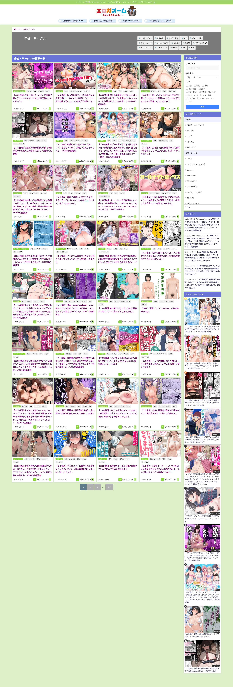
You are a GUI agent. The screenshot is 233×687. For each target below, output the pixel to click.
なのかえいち (103, 193)
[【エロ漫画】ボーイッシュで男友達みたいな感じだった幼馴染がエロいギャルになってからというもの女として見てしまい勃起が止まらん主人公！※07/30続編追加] (118, 178)
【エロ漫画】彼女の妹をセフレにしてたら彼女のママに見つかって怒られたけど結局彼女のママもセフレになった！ (160, 256)
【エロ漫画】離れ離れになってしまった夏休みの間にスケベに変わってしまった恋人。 (117, 309)
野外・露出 (172, 91)
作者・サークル (191, 153)
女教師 (144, 304)
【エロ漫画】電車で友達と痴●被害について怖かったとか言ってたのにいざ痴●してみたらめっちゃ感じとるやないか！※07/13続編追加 (75, 310)
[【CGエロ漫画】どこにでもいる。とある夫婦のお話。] (160, 286)
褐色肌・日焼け (34, 193)
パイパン (121, 140)
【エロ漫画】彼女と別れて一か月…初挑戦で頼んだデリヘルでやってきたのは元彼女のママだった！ (32, 98)
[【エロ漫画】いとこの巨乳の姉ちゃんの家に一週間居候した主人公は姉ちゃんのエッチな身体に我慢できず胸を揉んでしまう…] (118, 391)
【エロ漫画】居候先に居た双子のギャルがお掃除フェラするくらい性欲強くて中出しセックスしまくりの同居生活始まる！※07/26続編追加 (32, 260)
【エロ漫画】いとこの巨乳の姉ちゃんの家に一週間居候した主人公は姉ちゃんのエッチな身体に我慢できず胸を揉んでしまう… (117, 413)
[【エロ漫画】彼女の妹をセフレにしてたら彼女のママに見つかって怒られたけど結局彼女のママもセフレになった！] (160, 233)
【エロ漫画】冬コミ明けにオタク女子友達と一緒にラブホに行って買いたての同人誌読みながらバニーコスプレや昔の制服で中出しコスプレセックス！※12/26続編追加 (202, 224)
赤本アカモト (18, 459)
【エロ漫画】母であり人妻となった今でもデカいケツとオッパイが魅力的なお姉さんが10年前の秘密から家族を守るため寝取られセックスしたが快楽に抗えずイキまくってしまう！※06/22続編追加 (32, 416)
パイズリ (41, 91)
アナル (101, 304)
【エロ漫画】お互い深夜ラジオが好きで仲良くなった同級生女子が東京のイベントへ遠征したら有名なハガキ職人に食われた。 (160, 200)
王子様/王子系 (162, 47)
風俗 (47, 91)
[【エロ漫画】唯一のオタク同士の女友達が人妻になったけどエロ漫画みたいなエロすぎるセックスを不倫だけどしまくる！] (160, 76)
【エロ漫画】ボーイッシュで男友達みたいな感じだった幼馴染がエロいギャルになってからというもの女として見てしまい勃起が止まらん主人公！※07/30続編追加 (117, 204)
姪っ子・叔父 (173, 38)
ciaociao (190, 170)
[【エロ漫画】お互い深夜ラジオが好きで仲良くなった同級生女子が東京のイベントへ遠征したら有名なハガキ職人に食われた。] (160, 178)
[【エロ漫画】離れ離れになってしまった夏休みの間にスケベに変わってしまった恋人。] (118, 286)
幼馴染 (187, 43)
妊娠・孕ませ (123, 248)
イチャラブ (84, 140)
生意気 (46, 353)
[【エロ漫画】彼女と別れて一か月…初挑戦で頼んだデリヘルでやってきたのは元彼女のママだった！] (32, 76)
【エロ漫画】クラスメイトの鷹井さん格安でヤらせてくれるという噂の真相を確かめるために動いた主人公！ (75, 469)
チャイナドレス (146, 47)
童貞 (122, 406)
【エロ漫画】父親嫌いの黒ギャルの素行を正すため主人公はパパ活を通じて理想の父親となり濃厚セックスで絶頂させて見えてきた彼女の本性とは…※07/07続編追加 (75, 362)
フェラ (164, 91)
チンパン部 (60, 406)
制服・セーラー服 (29, 140)
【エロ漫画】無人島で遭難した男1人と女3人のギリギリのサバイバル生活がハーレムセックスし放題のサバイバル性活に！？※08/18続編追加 (117, 99)
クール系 (102, 462)
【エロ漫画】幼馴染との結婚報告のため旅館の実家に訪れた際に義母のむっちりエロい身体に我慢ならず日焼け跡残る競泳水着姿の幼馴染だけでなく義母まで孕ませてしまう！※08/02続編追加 (32, 206)
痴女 (34, 91)
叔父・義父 (145, 462)
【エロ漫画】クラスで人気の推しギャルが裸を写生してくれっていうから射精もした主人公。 (75, 259)
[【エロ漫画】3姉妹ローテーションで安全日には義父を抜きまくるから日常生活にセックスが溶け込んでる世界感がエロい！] (160, 444)
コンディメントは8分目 (196, 164)
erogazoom (189, 266)
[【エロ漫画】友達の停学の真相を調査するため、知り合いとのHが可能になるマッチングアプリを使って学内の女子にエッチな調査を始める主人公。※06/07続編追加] (32, 444)
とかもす (59, 301)
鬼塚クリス (103, 459)
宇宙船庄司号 (103, 406)
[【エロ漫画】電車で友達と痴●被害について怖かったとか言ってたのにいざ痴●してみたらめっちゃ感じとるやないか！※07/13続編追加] (75, 286)
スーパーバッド (146, 406)
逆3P (20, 251)
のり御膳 (190, 198)
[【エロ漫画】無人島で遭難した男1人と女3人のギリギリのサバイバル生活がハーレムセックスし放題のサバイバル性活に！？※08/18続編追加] (118, 76)
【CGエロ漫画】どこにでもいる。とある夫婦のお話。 (160, 309)
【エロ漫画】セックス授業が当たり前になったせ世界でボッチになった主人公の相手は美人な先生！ (160, 364)
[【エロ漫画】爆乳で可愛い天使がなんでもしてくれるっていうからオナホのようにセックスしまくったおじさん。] (75, 178)
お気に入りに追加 (43, 108)
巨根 (132, 353)
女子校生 (16, 301)
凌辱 (90, 301)
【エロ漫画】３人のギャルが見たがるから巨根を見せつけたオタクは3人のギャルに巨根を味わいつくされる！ (117, 361)
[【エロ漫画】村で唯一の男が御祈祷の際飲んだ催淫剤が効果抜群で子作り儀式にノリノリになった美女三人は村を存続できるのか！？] (118, 233)
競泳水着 (43, 193)
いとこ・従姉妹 (162, 43)
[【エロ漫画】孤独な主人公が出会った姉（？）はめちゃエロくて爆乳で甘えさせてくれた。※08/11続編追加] (75, 125)
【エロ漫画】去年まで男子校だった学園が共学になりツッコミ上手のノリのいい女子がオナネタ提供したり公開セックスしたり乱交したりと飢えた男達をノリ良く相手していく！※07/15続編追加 (32, 311)
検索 (202, 107)
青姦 (131, 91)
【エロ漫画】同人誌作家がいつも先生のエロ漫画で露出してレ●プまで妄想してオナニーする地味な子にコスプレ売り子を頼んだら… (75, 98)
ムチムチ (177, 43)
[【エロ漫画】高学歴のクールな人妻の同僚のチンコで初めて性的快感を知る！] (118, 444)
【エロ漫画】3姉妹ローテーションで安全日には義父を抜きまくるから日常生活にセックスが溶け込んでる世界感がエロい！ (160, 469)
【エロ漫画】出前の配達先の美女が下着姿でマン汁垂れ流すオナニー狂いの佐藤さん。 (160, 411)
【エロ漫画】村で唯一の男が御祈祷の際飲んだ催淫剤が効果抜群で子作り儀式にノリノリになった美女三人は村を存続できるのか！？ (117, 259)
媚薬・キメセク (146, 43)
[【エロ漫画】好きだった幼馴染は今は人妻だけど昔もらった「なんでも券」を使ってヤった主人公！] (160, 125)
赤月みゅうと (192, 181)
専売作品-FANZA (201, 43)
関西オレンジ (103, 301)
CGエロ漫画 (169, 301)
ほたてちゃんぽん (19, 91)
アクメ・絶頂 (145, 357)
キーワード (190, 63)
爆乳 (42, 301)
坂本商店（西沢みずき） (21, 248)
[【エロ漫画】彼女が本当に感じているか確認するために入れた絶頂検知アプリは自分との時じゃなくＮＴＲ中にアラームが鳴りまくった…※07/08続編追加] (32, 338)
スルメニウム (145, 248)
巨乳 (66, 91)
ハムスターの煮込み (194, 192)
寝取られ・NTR (130, 140)
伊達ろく (144, 459)
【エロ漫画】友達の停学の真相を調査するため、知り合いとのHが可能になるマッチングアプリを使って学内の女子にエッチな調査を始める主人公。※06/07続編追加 (32, 470)
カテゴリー (190, 73)
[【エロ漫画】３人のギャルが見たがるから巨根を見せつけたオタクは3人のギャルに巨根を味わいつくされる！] (118, 338)
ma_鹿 (59, 193)
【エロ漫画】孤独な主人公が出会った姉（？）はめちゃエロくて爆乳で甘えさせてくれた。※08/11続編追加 (75, 147)
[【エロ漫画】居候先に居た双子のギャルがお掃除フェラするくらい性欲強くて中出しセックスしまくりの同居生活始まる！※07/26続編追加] (32, 233)
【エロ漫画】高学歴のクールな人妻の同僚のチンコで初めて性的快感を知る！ (117, 467)
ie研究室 (102, 248)
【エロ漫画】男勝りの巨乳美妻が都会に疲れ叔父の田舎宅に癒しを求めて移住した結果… (75, 411)
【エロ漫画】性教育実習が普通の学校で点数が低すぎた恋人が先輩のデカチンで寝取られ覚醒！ (32, 151)
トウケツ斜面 (192, 186)
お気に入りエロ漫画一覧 (103, 21)
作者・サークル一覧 (131, 21)
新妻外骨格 (191, 175)
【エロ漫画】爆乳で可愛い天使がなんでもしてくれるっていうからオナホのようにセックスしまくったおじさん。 (75, 200)
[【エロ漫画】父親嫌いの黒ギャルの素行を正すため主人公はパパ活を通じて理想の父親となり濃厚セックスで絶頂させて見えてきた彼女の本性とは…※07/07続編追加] (75, 338)
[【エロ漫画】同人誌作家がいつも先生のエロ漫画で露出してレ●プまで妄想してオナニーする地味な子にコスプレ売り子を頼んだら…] (75, 76)
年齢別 (188, 119)
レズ (185, 38)
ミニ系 (189, 136)
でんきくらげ (18, 140)
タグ (188, 82)
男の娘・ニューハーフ (195, 125)
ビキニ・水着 (197, 38)
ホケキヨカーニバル (105, 91)
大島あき (59, 140)
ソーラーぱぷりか (19, 353)
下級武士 (16, 406)
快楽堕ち (68, 353)
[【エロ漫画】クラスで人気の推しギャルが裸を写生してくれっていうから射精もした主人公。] (75, 233)
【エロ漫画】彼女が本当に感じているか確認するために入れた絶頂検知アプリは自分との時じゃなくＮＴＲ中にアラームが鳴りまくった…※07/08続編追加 (32, 365)
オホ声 (174, 47)
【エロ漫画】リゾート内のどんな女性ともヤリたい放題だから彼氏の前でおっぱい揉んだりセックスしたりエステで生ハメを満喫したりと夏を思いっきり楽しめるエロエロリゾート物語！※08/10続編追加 (117, 150)
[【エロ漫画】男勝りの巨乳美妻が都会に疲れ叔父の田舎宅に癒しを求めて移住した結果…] (75, 391)
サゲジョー (17, 193)
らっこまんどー (146, 301)
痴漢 (192, 47)
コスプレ (78, 91)
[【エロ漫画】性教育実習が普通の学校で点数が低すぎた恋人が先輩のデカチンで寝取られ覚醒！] (32, 125)
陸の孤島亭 (60, 353)
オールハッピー (104, 251)
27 (109, 487)
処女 (116, 193)
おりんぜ (144, 353)
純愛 (171, 140)
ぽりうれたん (60, 248)
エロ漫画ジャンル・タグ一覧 (160, 21)
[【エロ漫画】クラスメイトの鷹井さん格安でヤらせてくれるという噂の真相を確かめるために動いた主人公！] (75, 444)
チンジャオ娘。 (146, 140)
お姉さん (59, 91)
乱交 (115, 91)
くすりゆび (145, 91)
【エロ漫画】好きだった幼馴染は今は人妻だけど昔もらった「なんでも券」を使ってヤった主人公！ (160, 151)
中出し (29, 91)
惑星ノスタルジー (194, 203)
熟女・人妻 (191, 147)
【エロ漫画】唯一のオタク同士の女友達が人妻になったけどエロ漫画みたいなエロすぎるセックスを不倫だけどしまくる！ (160, 98)
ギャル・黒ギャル (19, 143)
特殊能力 (160, 38)
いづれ (189, 158)
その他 (188, 207)
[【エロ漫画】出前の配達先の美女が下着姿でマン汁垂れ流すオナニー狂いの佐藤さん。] (160, 391)
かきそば (144, 193)
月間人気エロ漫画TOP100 (73, 21)
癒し (184, 47)
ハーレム (173, 248)
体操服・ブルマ (146, 38)
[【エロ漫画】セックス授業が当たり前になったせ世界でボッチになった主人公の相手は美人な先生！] (160, 338)
